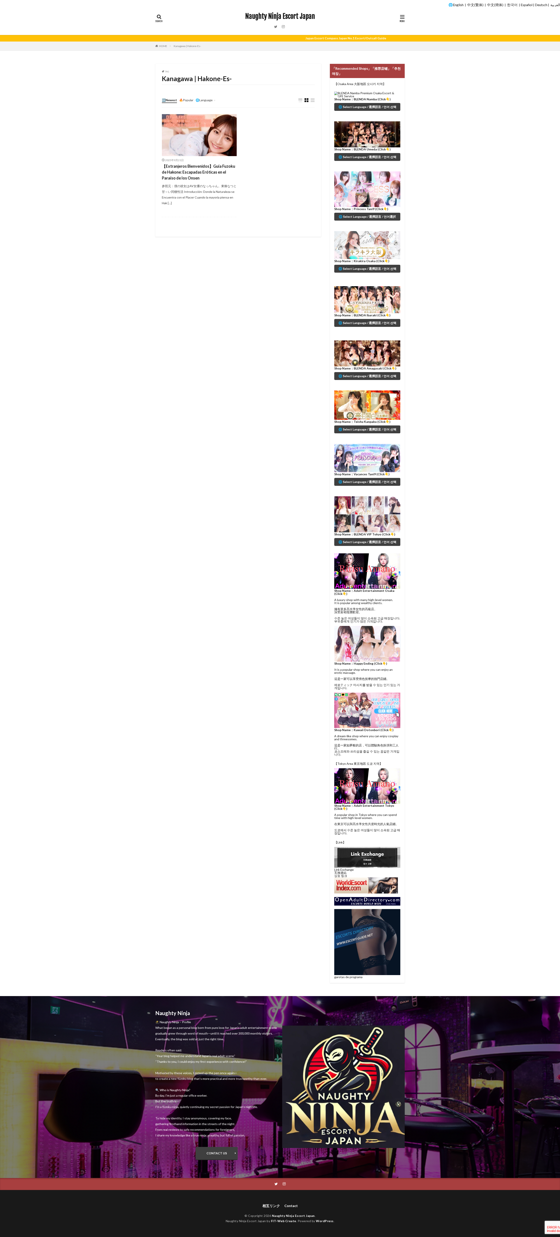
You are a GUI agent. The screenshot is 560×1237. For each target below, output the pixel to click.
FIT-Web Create (283, 1221)
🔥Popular (186, 100)
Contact (291, 1206)
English (458, 5)
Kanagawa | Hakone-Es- (187, 46)
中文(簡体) (495, 5)
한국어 (512, 5)
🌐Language (204, 100)
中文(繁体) (475, 5)
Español (526, 5)
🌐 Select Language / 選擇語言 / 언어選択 (367, 216)
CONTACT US (216, 1153)
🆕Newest (169, 100)
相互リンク (271, 1206)
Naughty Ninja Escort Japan (280, 16)
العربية (555, 5)
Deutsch (541, 5)
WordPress (325, 1221)
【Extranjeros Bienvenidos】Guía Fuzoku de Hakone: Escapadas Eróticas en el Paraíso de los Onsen (198, 172)
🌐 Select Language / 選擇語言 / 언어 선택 (367, 107)
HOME (163, 46)
